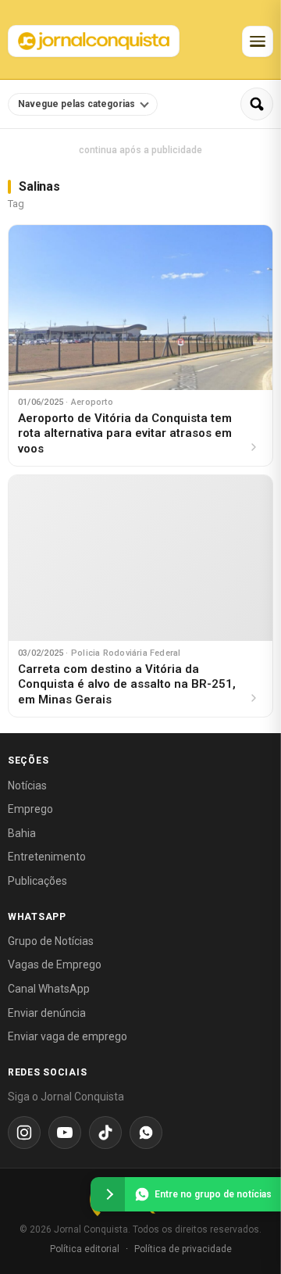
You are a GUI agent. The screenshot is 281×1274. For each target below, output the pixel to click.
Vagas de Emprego (54, 964)
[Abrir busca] (256, 104)
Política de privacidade (183, 1249)
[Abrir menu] (257, 41)
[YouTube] (64, 1132)
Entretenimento (47, 856)
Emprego (30, 809)
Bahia (22, 833)
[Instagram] (24, 1132)
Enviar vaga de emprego (67, 1036)
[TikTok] (105, 1132)
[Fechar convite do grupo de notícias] (108, 1194)
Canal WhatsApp (49, 988)
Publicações (37, 881)
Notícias (27, 785)
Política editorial (84, 1249)
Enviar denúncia (47, 1013)
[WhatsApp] (146, 1132)
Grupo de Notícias (51, 941)
